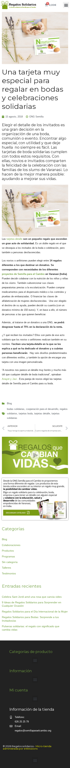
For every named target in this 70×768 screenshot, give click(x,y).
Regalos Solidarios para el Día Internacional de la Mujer (35, 611)
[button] (66, 5)
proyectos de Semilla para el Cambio (23, 274)
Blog (9, 403)
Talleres (6, 567)
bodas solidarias (15, 409)
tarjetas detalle (42, 413)
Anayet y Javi (9, 379)
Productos (8, 550)
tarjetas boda (26, 413)
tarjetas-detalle (14, 239)
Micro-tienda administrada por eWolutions (27, 747)
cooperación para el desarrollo (42, 409)
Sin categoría (10, 562)
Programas (8, 556)
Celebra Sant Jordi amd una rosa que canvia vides (32, 596)
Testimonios (9, 573)
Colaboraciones (11, 545)
